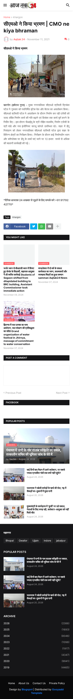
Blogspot (27, 689)
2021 (36, 654)
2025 (36, 629)
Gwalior (23, 540)
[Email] (49, 226)
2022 (36, 648)
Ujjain (35, 540)
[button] (5, 5)
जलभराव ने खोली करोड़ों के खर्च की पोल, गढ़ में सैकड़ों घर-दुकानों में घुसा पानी (46, 489)
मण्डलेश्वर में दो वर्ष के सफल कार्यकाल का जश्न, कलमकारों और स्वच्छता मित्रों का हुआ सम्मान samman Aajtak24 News (52, 273)
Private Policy (57, 683)
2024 (36, 635)
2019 (36, 667)
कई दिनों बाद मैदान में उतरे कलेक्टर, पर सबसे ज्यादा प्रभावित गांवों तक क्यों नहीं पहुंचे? (46, 471)
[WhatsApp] (41, 226)
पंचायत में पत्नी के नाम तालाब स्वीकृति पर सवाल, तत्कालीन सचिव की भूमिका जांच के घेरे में (47, 560)
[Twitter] (33, 226)
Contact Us (39, 683)
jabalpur (61, 540)
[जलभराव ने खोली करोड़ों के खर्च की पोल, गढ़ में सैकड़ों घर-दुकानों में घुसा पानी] (14, 493)
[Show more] (57, 226)
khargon (18, 17)
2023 (36, 642)
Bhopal (10, 540)
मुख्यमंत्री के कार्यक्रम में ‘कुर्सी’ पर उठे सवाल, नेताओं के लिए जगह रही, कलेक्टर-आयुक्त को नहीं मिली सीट (48, 509)
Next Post (62, 392)
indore (47, 540)
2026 (36, 623)
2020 (36, 660)
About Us (23, 683)
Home (7, 17)
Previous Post (13, 392)
